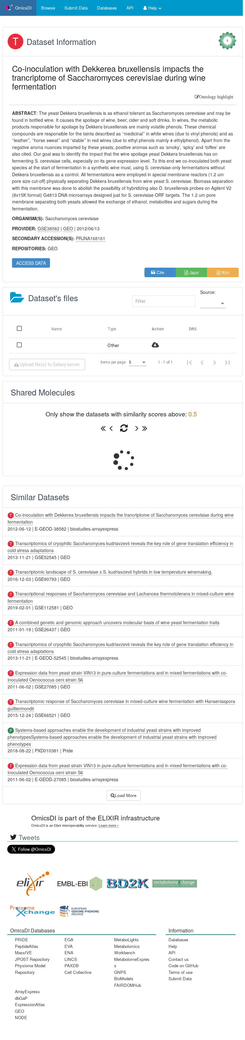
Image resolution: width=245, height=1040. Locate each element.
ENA (68, 953)
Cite (162, 272)
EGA (68, 940)
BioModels (123, 978)
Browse (48, 8)
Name (57, 329)
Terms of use (180, 972)
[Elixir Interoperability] (31, 882)
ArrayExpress (27, 991)
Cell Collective (77, 972)
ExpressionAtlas (30, 1004)
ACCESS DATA (31, 263)
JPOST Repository (32, 959)
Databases (107, 8)
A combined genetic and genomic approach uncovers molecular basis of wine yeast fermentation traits (116, 622)
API (171, 953)
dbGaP (21, 998)
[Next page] (214, 362)
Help (172, 946)
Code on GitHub (183, 965)
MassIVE (23, 953)
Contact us (178, 959)
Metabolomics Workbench (127, 949)
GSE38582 (48, 228)
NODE (21, 1017)
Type (111, 329)
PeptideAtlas (26, 946)
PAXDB (71, 965)
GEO (19, 1011)
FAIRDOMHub (127, 985)
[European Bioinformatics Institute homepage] (78, 882)
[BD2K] (126, 882)
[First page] (189, 362)
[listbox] (212, 303)
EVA (68, 946)
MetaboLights (126, 940)
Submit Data (180, 978)
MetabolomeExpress (132, 962)
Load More (126, 795)
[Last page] (227, 362)
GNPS (120, 972)
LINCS (70, 959)
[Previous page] (202, 362)
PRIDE (21, 940)
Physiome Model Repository (30, 968)
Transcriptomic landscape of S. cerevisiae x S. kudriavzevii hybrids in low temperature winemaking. (113, 572)
